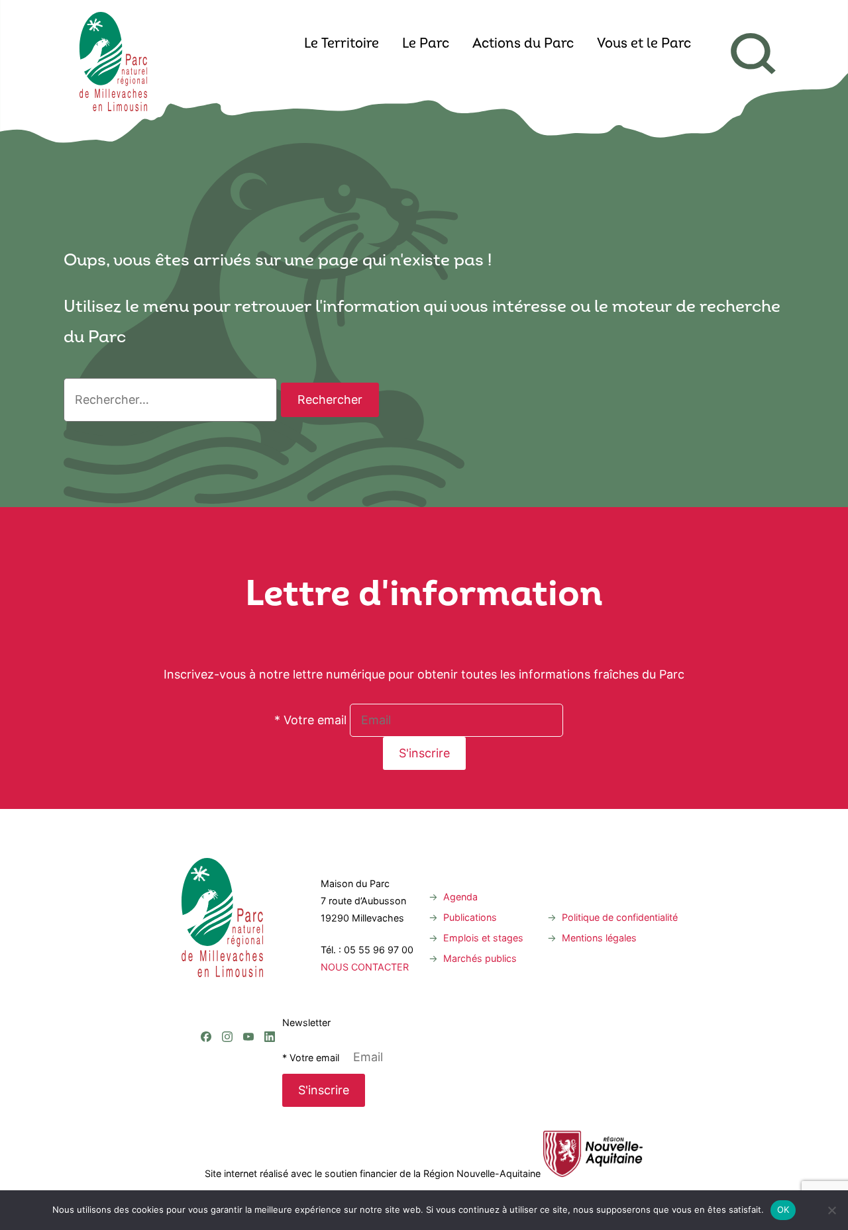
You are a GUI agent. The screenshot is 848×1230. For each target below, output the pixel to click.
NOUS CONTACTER (365, 966)
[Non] (831, 1210)
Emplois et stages (483, 937)
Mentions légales (599, 937)
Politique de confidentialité (620, 917)
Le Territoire (341, 44)
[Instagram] (227, 982)
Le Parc (425, 44)
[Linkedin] (269, 982)
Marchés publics (480, 958)
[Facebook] (206, 982)
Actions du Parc (523, 44)
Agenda (460, 896)
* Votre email (310, 720)
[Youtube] (248, 982)
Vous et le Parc (644, 44)
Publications (470, 917)
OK (783, 1209)
